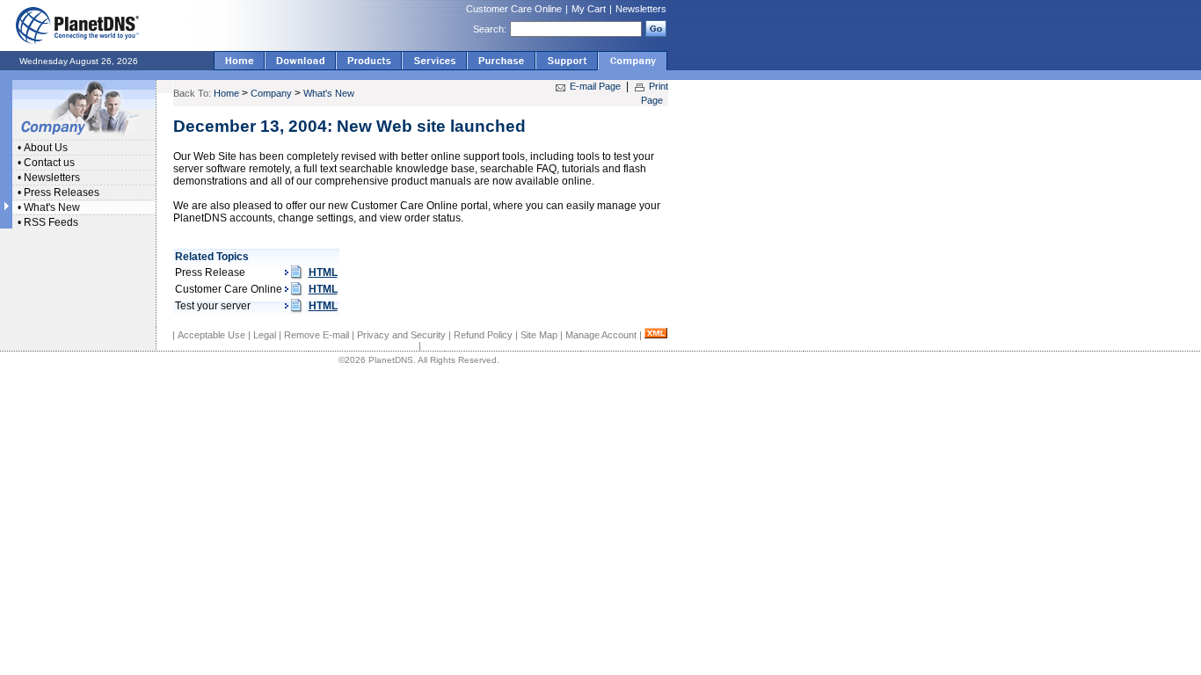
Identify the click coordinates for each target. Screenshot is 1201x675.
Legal (264, 335)
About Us (46, 148)
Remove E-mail (316, 335)
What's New (52, 207)
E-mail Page (595, 86)
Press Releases (61, 192)
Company (271, 93)
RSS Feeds (51, 222)
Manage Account (601, 335)
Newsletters (640, 9)
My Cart (588, 9)
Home (226, 93)
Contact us (49, 162)
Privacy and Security (401, 335)
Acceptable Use (211, 335)
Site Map (538, 335)
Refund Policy (483, 335)
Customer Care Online (514, 9)
